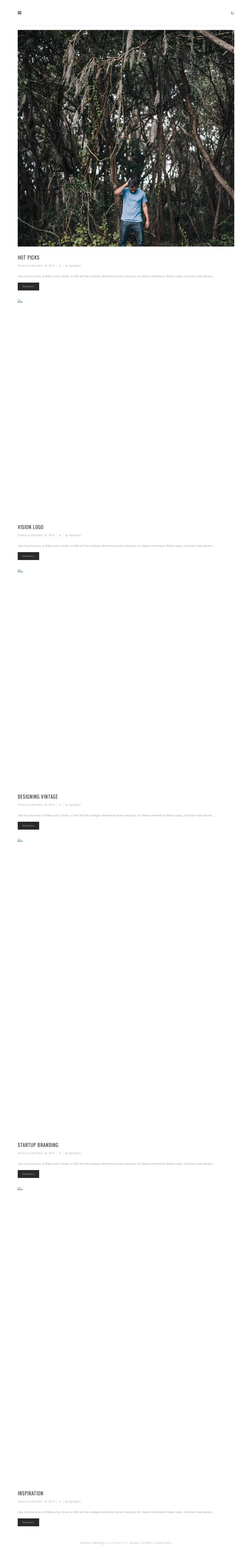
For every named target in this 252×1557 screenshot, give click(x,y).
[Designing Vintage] (126, 677)
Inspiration (31, 1493)
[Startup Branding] (126, 986)
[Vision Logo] (126, 408)
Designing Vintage (38, 796)
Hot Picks (29, 257)
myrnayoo (75, 265)
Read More (28, 286)
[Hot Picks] (126, 138)
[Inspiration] (126, 1334)
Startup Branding (38, 1144)
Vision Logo (31, 526)
